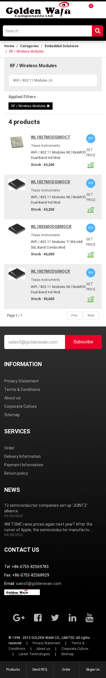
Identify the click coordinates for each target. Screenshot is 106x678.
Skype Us (93, 670)
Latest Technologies (34, 654)
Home (9, 46)
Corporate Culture (20, 406)
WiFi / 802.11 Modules (30, 80)
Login (70, 9)
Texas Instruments (45, 146)
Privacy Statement (21, 381)
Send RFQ (39, 670)
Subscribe (83, 341)
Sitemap (12, 415)
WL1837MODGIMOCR (50, 182)
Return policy (16, 473)
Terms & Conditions (22, 389)
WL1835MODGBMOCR (51, 226)
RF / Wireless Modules (29, 106)
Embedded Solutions (62, 46)
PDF (91, 138)
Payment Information (23, 465)
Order (9, 448)
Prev (74, 315)
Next (91, 315)
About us (12, 398)
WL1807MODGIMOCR (50, 271)
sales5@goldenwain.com (38, 583)
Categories (29, 46)
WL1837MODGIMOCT (50, 137)
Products (13, 670)
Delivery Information (22, 456)
